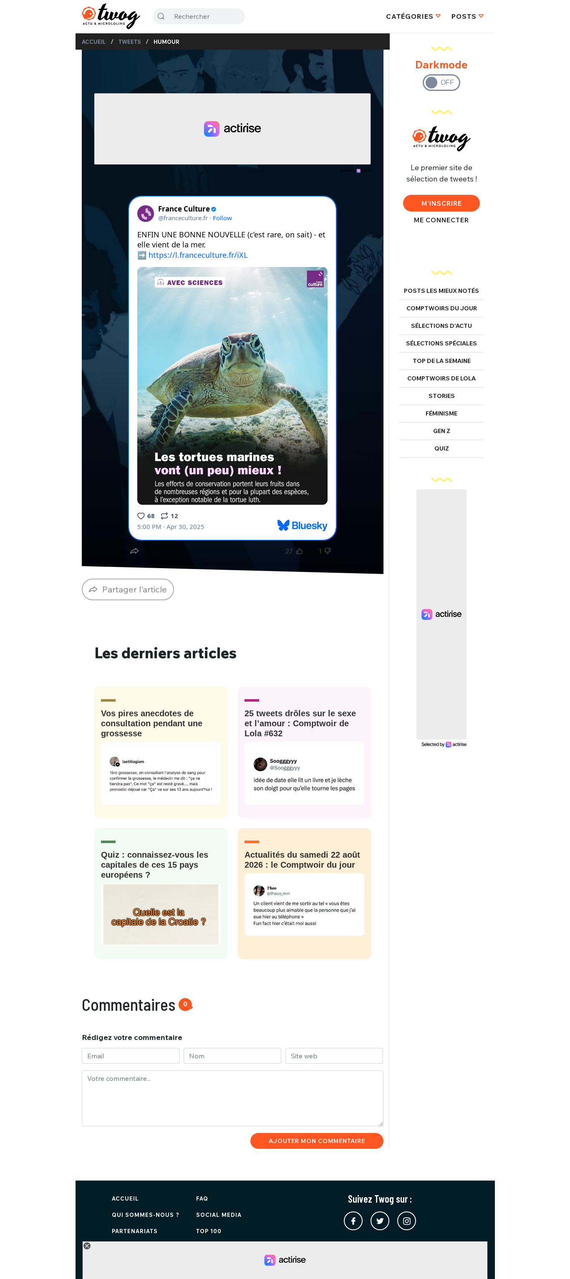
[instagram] (406, 1220)
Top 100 (209, 1231)
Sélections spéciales (441, 343)
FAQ (202, 1198)
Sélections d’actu (441, 326)
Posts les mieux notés (441, 291)
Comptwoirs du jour (441, 308)
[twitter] (380, 1220)
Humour (166, 41)
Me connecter (441, 220)
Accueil (94, 41)
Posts (464, 16)
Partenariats (135, 1231)
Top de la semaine (442, 361)
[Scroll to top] (551, 1260)
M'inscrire (441, 203)
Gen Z (441, 431)
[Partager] (134, 551)
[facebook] (353, 1220)
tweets (130, 41)
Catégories (410, 16)
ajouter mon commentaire (317, 1141)
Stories (442, 396)
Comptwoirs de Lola (441, 378)
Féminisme (441, 413)
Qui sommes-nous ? (145, 1214)
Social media (219, 1214)
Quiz (441, 448)
